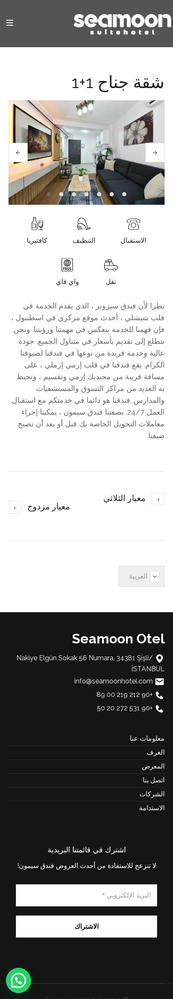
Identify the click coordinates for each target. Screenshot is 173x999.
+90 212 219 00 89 (125, 695)
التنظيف (84, 240)
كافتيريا (37, 240)
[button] (18, 980)
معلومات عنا (147, 738)
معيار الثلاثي (124, 498)
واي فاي (67, 282)
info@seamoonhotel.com (113, 681)
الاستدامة (152, 808)
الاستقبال (133, 240)
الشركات (152, 794)
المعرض (153, 766)
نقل (111, 282)
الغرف (156, 752)
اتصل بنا (154, 780)
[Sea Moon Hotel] (122, 23)
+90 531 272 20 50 (125, 708)
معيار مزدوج (48, 506)
